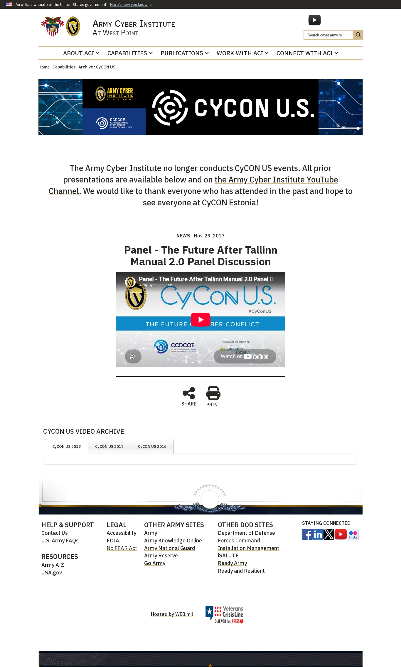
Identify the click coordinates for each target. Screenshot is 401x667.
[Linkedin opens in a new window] (318, 534)
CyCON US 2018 (66, 446)
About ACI (78, 53)
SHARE (188, 403)
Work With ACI (240, 53)
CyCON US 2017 (109, 446)
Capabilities (127, 53)
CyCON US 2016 (152, 446)
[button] (132, 5)
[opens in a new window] (307, 534)
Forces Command (239, 540)
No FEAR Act (122, 548)
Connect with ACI (305, 53)
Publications (182, 53)
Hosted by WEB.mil (172, 614)
